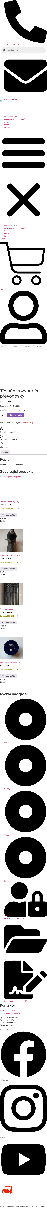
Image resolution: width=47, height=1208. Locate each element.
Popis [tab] (5, 452)
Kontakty (8, 127)
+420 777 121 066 (7, 1011)
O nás (6, 125)
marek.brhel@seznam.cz (10, 1013)
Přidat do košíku (15, 415)
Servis (6, 122)
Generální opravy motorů (14, 119)
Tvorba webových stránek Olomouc (15, 1200)
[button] (23, 176)
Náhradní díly (11, 346)
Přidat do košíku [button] (8, 515)
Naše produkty (10, 117)
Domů (2, 346)
